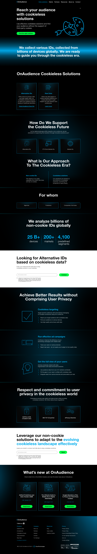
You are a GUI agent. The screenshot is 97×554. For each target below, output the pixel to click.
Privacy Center (65, 528)
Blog (48, 528)
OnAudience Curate (21, 533)
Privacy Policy (65, 531)
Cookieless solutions (21, 540)
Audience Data (20, 528)
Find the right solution (26, 33)
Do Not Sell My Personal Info (68, 535)
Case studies (50, 531)
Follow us (19, 523)
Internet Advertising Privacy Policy (70, 533)
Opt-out (64, 538)
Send (63, 452)
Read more (26, 506)
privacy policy (24, 281)
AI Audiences (20, 531)
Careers (35, 533)
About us (71, 2)
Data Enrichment (21, 535)
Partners (57, 2)
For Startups (37, 538)
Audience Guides (51, 533)
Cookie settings (65, 540)
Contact (77, 2)
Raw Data (19, 538)
